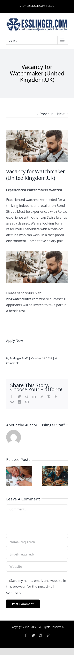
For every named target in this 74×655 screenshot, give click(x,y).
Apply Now (14, 340)
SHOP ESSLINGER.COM (32, 6)
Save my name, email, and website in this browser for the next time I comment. (36, 586)
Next (61, 114)
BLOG (51, 6)
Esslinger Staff (19, 358)
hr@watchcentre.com (22, 299)
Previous (46, 114)
